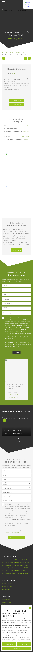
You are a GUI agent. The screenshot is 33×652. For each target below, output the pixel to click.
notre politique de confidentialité (15, 640)
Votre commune (7, 303)
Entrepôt (11, 52)
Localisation (5, 491)
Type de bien (5, 486)
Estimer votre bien (7, 583)
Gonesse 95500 (19, 52)
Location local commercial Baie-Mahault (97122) (15, 562)
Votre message (7, 313)
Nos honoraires (6, 599)
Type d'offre (5, 482)
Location (4, 52)
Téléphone (6, 299)
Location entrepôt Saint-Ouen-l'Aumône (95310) (15, 573)
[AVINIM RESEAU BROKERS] (28, 2)
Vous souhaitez (6, 307)
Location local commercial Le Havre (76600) (14, 560)
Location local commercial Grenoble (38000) (14, 570)
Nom (4, 290)
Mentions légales (6, 605)
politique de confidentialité (12, 346)
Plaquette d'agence (7, 602)
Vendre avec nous (7, 586)
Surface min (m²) (7, 500)
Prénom (5, 285)
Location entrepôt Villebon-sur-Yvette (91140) (15, 565)
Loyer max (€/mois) (9, 496)
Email (4, 294)
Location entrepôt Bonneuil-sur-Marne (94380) (15, 568)
